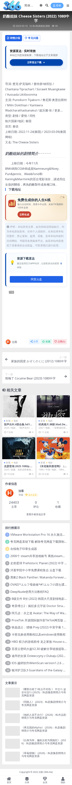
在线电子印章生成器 (23, 549)
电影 (16, 420)
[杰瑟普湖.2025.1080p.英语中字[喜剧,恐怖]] (18, 448)
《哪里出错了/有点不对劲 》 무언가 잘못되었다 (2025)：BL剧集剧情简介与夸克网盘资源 (43, 692)
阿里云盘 (36, 279)
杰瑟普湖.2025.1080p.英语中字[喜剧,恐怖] (18, 467)
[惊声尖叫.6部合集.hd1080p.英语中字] (18, 406)
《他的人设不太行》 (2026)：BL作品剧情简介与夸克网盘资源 (43, 716)
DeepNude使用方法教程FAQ (29, 592)
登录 (58, 5)
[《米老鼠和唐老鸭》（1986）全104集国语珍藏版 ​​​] (53, 448)
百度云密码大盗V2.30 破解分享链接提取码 (39, 649)
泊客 (14, 342)
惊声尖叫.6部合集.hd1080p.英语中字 (18, 426)
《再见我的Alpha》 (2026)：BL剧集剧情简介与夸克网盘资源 (43, 729)
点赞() (61, 341)
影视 (8, 420)
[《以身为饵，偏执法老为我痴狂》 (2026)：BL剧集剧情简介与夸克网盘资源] (12, 744)
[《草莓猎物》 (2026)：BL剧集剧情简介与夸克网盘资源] (12, 756)
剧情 (47, 25)
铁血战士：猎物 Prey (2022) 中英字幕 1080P (41, 627)
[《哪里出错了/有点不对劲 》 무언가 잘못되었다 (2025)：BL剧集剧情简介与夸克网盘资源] (12, 692)
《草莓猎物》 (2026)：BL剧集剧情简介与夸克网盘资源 (43, 754)
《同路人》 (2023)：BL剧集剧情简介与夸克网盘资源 (43, 703)
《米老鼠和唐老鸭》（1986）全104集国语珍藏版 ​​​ (53, 467)
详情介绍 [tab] (15, 38)
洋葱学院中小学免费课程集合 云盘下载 (35, 570)
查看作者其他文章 (36, 514)
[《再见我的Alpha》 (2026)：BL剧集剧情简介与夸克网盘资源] (12, 731)
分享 (35, 341)
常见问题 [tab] (33, 38)
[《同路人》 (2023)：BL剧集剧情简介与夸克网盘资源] (12, 705)
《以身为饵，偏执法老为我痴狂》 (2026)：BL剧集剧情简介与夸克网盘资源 (43, 741)
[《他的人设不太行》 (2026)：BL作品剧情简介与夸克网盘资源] (12, 718)
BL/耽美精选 (39, 25)
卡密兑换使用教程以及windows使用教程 (39, 634)
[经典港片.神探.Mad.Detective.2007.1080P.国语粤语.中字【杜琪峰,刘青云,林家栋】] (53, 406)
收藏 (48, 341)
